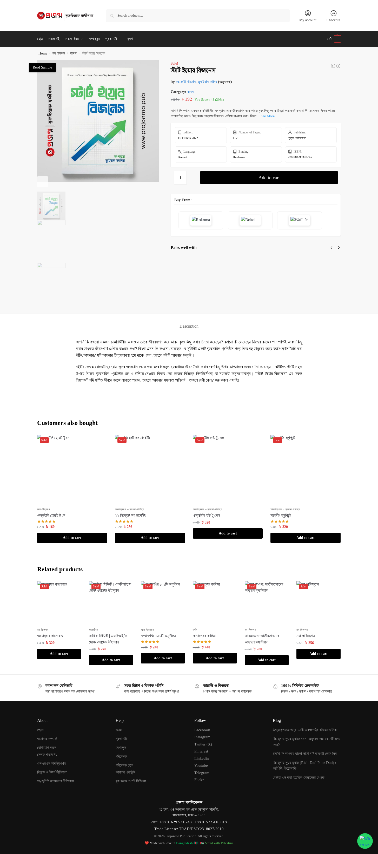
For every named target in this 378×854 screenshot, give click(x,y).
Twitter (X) (203, 744)
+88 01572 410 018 (211, 822)
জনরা (119, 730)
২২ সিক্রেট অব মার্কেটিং (130, 515)
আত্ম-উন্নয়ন (43, 509)
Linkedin (201, 758)
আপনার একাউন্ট (125, 772)
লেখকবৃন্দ (121, 747)
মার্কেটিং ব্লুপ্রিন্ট (280, 515)
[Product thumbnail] (186, 277)
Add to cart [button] (72, 538)
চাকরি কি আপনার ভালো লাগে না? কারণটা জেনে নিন (305, 753)
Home (42, 53)
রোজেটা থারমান (186, 81)
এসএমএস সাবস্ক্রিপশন (51, 763)
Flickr (199, 780)
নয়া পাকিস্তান (305, 636)
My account (307, 20)
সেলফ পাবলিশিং (47, 755)
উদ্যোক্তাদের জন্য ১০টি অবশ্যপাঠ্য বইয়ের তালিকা (305, 730)
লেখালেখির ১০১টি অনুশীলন (158, 636)
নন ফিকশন (58, 53)
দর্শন (195, 629)
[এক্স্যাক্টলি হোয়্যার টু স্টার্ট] (333, 66)
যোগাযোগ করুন (46, 747)
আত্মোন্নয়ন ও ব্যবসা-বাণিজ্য (129, 509)
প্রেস (40, 730)
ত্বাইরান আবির (207, 81)
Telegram (201, 773)
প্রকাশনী (121, 739)
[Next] (339, 248)
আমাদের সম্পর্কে (47, 739)
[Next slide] (42, 181)
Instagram (202, 737)
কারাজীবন (93, 629)
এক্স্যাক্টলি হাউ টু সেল (207, 263)
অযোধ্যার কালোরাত (50, 636)
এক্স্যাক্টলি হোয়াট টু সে (250, 263)
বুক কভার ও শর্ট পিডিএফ (131, 781)
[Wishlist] (99, 442)
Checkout (333, 20)
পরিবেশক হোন (124, 765)
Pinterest (201, 751)
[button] (334, 39)
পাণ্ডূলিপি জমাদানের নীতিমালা (55, 781)
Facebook (202, 730)
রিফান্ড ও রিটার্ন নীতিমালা (52, 772)
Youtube (201, 765)
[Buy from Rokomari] (200, 220)
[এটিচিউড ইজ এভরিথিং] (338, 66)
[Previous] (331, 248)
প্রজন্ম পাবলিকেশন (297, 138)
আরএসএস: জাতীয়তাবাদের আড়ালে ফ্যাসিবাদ (262, 639)
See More (268, 116)
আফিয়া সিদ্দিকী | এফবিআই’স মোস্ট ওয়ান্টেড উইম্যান (108, 639)
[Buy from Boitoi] (250, 220)
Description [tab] (189, 326)
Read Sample (42, 67)
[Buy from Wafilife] (299, 220)
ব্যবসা (73, 53)
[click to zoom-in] (98, 121)
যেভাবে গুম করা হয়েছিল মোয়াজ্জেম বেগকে (298, 777)
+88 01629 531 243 (176, 822)
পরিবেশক (121, 756)
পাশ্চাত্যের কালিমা (204, 636)
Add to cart (269, 177)
